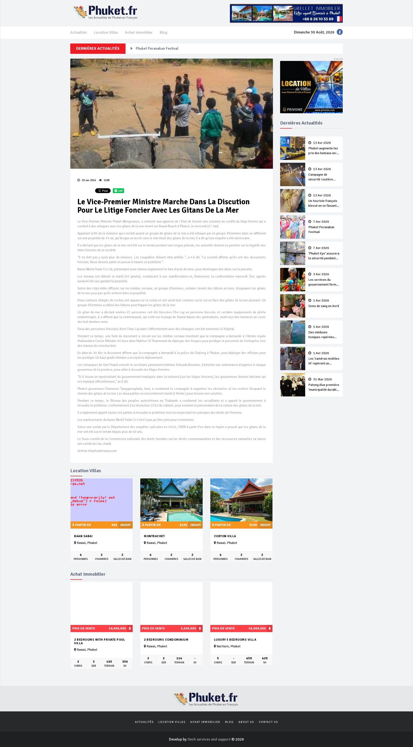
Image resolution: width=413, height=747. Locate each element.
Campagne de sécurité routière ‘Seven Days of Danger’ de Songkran (323, 174)
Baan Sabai (83, 536)
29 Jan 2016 (88, 180)
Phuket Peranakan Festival (157, 48)
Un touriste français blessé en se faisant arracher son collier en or (322, 201)
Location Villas (106, 32)
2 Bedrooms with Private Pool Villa (99, 641)
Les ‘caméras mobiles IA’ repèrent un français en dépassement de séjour (323, 358)
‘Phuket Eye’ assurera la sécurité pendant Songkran (323, 253)
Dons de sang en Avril (323, 303)
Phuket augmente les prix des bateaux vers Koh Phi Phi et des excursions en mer (323, 148)
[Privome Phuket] (311, 86)
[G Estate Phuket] (286, 13)
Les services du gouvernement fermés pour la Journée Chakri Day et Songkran (324, 279)
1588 (106, 180)
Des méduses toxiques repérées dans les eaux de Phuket (321, 332)
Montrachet (154, 536)
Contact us (268, 722)
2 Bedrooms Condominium (166, 639)
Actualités (78, 32)
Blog (163, 32)
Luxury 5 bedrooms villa (235, 639)
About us (246, 722)
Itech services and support (209, 739)
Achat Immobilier (139, 32)
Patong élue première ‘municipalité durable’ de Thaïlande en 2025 (323, 385)
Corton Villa (225, 536)
